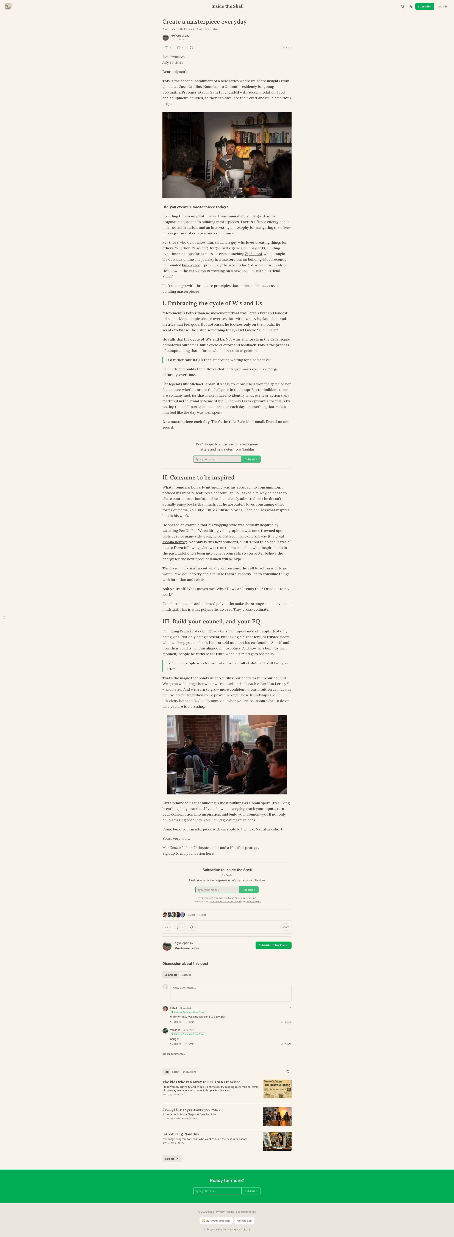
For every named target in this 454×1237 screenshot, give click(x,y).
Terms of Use (244, 897)
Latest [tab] (175, 1071)
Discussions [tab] (189, 1071)
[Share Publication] (410, 6)
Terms (230, 1211)
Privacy (220, 1211)
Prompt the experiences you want (191, 1109)
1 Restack (202, 914)
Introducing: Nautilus (180, 1134)
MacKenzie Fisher (180, 36)
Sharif (167, 276)
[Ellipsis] (290, 1007)
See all (169, 1158)
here (210, 853)
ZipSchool (253, 253)
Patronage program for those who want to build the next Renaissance (204, 1139)
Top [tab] (167, 1071)
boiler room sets (227, 553)
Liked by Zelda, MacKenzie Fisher (189, 1012)
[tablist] (177, 974)
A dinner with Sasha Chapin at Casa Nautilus (189, 1114)
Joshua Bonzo (173, 542)
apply (232, 829)
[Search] (402, 6)
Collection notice (246, 1211)
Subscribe (424, 6)
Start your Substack (218, 1220)
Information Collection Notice (226, 901)
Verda (173, 1030)
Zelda (180, 1094)
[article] (227, 1090)
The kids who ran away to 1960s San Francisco (201, 1082)
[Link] (157, 303)
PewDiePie (187, 530)
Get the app (244, 1220)
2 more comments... (174, 1053)
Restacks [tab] (186, 975)
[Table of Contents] (3, 618)
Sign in (443, 6)
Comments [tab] (171, 975)
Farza (219, 242)
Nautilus (210, 86)
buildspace (191, 265)
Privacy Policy (254, 901)
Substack (209, 1229)
